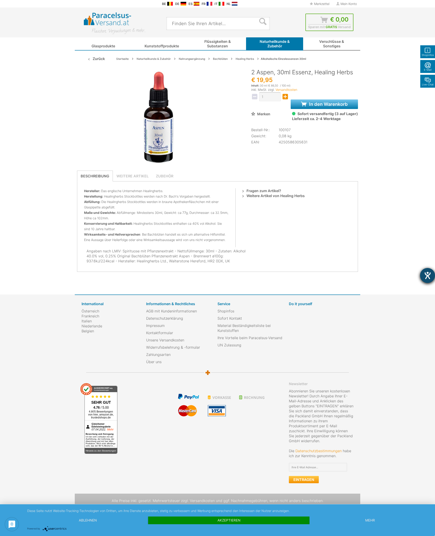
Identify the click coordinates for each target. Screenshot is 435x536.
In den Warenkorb (328, 104)
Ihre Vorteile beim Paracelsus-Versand (250, 338)
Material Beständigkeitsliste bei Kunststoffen (244, 328)
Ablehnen (88, 520)
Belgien (88, 331)
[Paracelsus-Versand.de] (183, 4)
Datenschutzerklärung (164, 318)
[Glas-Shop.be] (170, 4)
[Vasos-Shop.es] (196, 4)
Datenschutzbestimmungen (318, 451)
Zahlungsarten (158, 354)
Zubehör (164, 176)
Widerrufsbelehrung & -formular (173, 347)
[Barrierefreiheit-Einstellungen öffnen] (427, 275)
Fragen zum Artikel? (263, 190)
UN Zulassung (229, 345)
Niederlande (92, 326)
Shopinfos (226, 311)
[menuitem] (84, 4)
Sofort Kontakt (230, 318)
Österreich (90, 311)
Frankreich (90, 316)
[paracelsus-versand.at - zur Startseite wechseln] (114, 23)
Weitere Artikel (132, 176)
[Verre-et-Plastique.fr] (209, 4)
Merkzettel (321, 4)
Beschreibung (95, 176)
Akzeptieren (229, 520)
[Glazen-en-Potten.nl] (234, 4)
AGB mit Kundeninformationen (171, 311)
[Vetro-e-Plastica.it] (221, 4)
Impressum (155, 325)
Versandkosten (286, 90)
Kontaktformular (159, 333)
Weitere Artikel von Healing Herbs (275, 195)
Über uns (154, 362)
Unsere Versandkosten (165, 340)
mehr (370, 520)
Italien (87, 321)
